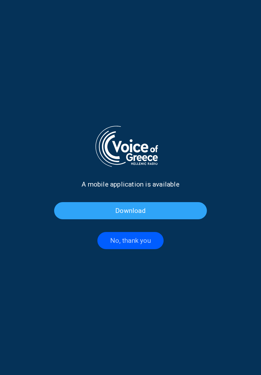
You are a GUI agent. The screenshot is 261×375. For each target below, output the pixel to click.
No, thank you (130, 240)
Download (130, 211)
